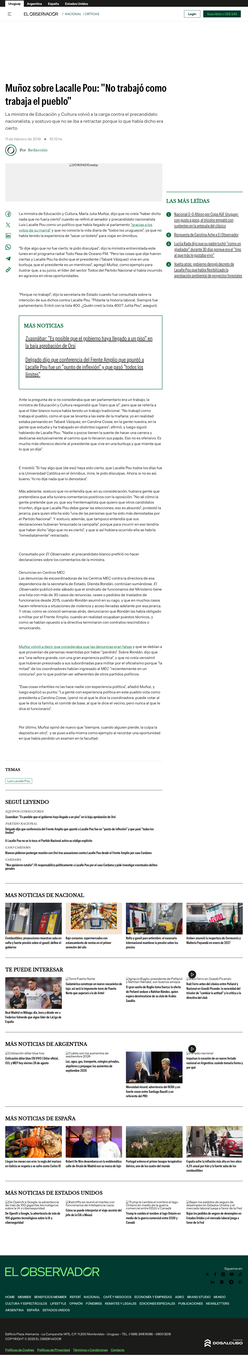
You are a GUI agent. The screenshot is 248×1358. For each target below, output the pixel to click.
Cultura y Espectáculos (26, 1303)
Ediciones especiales (157, 1303)
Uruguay (14, 4)
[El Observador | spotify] (222, 1282)
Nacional (73, 13)
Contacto (117, 1350)
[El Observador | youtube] (231, 1274)
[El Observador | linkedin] (212, 1282)
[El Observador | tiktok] (240, 1274)
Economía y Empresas (153, 1297)
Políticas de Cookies (19, 1350)
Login (192, 14)
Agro (179, 1297)
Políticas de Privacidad (53, 1350)
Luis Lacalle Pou (18, 781)
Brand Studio (199, 1297)
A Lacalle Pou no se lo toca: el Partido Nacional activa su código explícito (48, 840)
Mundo (220, 1297)
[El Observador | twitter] (207, 1274)
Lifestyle (58, 1303)
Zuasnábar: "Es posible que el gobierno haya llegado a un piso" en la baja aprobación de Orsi (60, 817)
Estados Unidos (76, 4)
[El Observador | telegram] (231, 1282)
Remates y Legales (120, 1303)
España (53, 4)
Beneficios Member (50, 1297)
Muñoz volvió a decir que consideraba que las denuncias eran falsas (75, 646)
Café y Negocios (117, 1297)
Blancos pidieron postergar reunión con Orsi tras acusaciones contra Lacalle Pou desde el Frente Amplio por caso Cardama (78, 853)
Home (10, 1297)
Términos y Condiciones (90, 1350)
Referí (75, 1297)
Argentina (34, 4)
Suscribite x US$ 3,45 (222, 14)
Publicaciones (190, 1303)
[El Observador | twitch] (240, 1282)
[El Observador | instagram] (223, 1274)
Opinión (76, 1303)
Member (24, 1297)
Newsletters (217, 1303)
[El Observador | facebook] (215, 1274)
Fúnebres (94, 1303)
